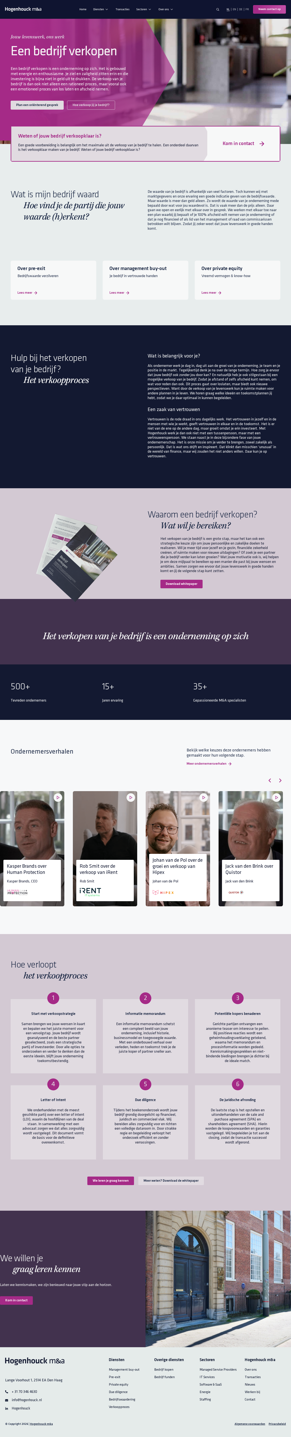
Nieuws (250, 1385)
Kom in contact (238, 143)
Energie (205, 1392)
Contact (250, 1400)
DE (240, 9)
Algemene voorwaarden (250, 1424)
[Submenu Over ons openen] (172, 9)
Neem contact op (269, 9)
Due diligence (118, 1392)
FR (247, 9)
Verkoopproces (119, 1407)
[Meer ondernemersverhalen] (230, 764)
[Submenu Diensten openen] (107, 9)
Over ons (163, 9)
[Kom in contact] (261, 143)
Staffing (205, 1400)
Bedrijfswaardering (122, 1400)
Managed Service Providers (218, 1370)
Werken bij (252, 1392)
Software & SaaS (211, 1385)
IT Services (207, 1377)
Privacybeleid (277, 1424)
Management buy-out (124, 1370)
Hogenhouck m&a (41, 1424)
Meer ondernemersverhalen (206, 764)
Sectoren (141, 9)
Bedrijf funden (164, 1377)
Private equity (118, 1385)
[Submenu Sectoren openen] (150, 9)
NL (228, 9)
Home (82, 9)
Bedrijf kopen (163, 1370)
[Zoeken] (218, 9)
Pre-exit (114, 1377)
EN (234, 9)
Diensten (98, 9)
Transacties (122, 9)
